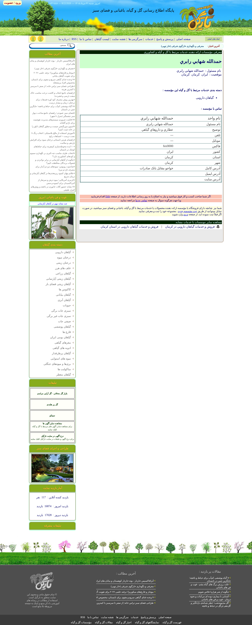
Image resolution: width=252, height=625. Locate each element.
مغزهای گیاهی (65, 342)
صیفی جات (66, 321)
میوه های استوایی (63, 358)
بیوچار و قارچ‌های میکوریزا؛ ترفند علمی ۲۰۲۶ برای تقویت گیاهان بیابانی (120, 592)
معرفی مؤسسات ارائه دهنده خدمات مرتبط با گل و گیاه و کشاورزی (183, 52)
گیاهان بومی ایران (62, 337)
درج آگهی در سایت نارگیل (52, 436)
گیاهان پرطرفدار (63, 353)
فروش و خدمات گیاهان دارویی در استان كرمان (129, 226)
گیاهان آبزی (66, 300)
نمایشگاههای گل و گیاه (147, 622)
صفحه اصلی (183, 39)
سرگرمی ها (135, 39)
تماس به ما (141, 200)
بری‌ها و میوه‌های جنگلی (59, 363)
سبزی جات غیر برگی (61, 316)
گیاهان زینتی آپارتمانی (60, 278)
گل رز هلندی (52, 404)
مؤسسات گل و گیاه (81, 622)
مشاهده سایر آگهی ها (52, 423)
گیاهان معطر (65, 374)
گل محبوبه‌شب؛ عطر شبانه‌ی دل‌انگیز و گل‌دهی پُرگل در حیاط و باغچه (211, 604)
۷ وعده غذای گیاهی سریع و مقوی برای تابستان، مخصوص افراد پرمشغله (120, 597)
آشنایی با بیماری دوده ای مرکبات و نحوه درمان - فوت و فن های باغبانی (210, 598)
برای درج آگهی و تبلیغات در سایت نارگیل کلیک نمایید (52, 439)
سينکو (52, 415)
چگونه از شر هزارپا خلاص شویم (214, 592)
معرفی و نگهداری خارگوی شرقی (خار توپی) (182, 46)
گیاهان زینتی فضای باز (60, 284)
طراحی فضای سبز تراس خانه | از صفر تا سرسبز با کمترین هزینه (123, 603)
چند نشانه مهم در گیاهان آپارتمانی (52, 203)
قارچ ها (69, 332)
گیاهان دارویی (65, 252)
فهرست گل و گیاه (172, 622)
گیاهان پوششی (64, 326)
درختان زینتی (65, 262)
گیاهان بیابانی (65, 294)
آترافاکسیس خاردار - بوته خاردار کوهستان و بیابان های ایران (125, 580)
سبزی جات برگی (63, 310)
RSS (74, 39)
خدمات (149, 39)
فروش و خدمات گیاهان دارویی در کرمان (190, 226)
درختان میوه (66, 257)
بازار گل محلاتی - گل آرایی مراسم (52, 393)
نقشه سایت (119, 39)
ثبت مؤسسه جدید (187, 211)
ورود (185, 214)
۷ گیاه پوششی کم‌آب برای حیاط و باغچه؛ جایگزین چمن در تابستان (210, 579)
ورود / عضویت (12, 2)
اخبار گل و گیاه (124, 622)
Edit (108, 196)
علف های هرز (65, 268)
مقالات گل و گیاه (104, 622)
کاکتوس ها (67, 289)
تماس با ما (86, 39)
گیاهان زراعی (65, 273)
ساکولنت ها (66, 369)
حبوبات (69, 305)
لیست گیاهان (101, 39)
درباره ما (64, 39)
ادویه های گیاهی (64, 347)
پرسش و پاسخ (164, 39)
